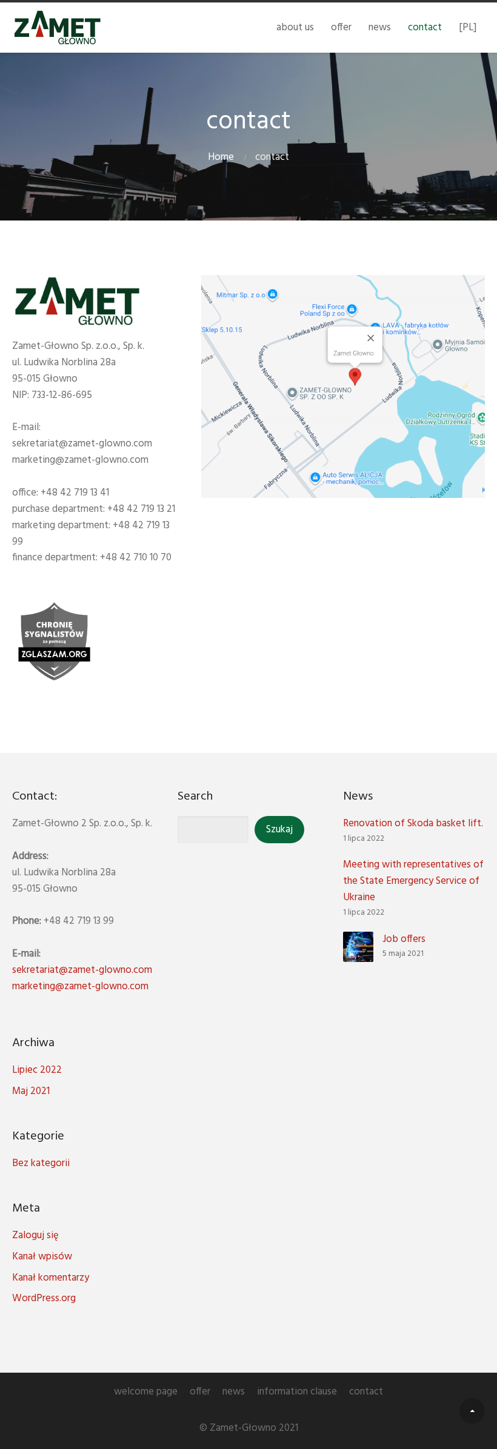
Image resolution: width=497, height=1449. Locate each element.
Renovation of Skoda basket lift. (413, 823)
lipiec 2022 (37, 1070)
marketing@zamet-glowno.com (80, 986)
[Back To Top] (472, 1411)
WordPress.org (44, 1298)
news (380, 27)
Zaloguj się (35, 1235)
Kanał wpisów (42, 1256)
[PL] (467, 27)
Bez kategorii (41, 1163)
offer (341, 27)
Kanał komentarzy (50, 1278)
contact (425, 27)
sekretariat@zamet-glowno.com (82, 970)
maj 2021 (31, 1091)
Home (221, 157)
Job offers (403, 939)
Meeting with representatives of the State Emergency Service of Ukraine (413, 881)
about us (295, 27)
